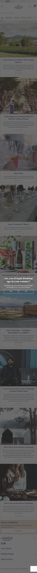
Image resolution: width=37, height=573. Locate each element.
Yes (11, 291)
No (26, 291)
